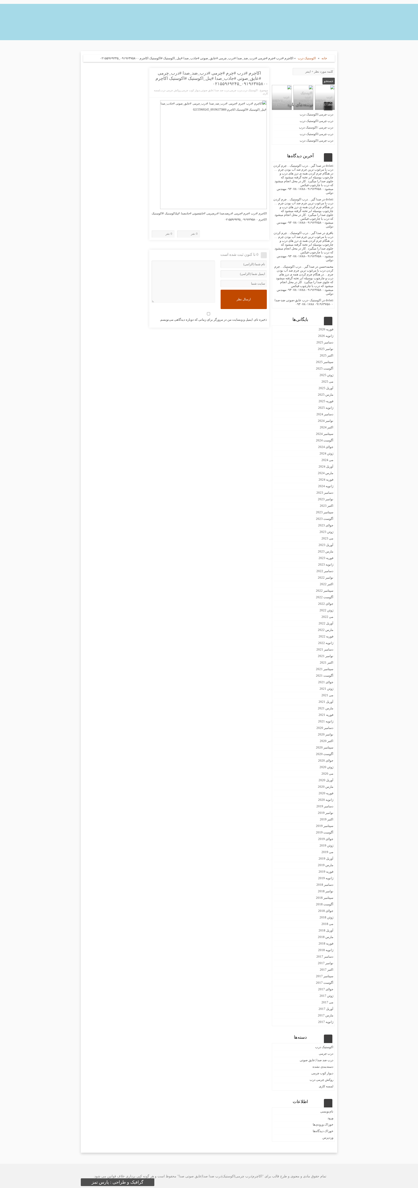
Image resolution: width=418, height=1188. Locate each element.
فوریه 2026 (326, 329)
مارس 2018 (325, 937)
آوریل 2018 (326, 930)
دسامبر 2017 (324, 956)
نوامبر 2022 (325, 577)
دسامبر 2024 (324, 414)
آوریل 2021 (326, 702)
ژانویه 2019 (325, 878)
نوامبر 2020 (325, 734)
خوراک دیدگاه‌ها (323, 1131)
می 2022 (327, 617)
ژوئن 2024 (326, 453)
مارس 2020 (325, 786)
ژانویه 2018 (325, 950)
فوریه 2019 (326, 871)
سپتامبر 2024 (324, 434)
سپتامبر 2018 (324, 898)
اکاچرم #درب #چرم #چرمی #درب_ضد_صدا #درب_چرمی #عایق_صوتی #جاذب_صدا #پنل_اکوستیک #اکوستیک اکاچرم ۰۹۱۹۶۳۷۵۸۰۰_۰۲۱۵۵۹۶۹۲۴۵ (212, 78)
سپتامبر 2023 (324, 512)
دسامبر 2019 (324, 806)
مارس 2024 (325, 473)
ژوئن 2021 (326, 688)
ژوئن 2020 (326, 767)
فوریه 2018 (326, 943)
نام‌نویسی (326, 1111)
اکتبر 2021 (326, 662)
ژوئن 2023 (326, 532)
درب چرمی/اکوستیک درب (316, 114)
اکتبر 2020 (326, 741)
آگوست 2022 (324, 597)
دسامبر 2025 (324, 342)
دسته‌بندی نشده (323, 1066)
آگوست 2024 (324, 440)
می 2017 (327, 1002)
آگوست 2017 (324, 982)
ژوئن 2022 (326, 610)
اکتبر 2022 (326, 584)
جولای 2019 (325, 839)
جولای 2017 (325, 989)
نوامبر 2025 (325, 349)
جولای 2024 (325, 447)
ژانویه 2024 (325, 486)
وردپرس (327, 1137)
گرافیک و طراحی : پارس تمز (117, 1182)
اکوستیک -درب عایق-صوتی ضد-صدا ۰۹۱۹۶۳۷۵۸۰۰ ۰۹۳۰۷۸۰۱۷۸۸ (304, 302)
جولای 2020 (325, 760)
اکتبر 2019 (326, 819)
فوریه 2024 (326, 479)
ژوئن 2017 (326, 996)
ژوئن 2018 (326, 917)
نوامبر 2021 (325, 656)
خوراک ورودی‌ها (323, 1124)
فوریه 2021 (326, 715)
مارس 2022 (325, 630)
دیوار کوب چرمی (190, 90)
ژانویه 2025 (325, 407)
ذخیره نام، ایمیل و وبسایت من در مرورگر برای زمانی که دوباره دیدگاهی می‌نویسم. (213, 319)
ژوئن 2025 (326, 375)
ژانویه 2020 (325, 800)
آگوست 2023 (324, 519)
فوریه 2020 (326, 793)
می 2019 (327, 852)
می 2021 (327, 695)
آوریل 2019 (326, 858)
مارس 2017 (325, 1015)
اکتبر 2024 (326, 427)
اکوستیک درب (307, 58)
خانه (324, 58)
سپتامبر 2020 (324, 747)
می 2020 (327, 773)
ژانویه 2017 (325, 1022)
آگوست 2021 (324, 675)
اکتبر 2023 (326, 505)
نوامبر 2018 (325, 891)
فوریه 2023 (326, 558)
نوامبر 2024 (325, 421)
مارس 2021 (325, 708)
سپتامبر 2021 (324, 669)
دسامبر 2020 (324, 728)
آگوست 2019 (324, 832)
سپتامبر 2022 (324, 590)
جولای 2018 (325, 911)
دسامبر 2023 (324, 492)
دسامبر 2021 (324, 649)
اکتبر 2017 (326, 969)
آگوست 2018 (324, 904)
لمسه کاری (326, 1086)
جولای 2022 (325, 603)
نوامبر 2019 (325, 813)
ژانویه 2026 (325, 336)
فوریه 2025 (326, 401)
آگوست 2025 (324, 368)
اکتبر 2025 (326, 355)
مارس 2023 (325, 551)
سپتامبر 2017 (324, 976)
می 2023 (327, 538)
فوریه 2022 (326, 636)
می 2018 (327, 924)
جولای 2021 (325, 682)
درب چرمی (236, 90)
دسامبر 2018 (324, 884)
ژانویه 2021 (325, 721)
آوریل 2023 (326, 545)
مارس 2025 (325, 394)
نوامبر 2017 (325, 963)
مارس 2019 (325, 865)
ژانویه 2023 (325, 564)
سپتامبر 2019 (324, 826)
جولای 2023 (325, 525)
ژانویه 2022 (325, 643)
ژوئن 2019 (326, 845)
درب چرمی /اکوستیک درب (316, 127)
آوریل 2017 (326, 1009)
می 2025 (327, 381)
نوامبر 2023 (325, 499)
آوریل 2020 (326, 780)
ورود (330, 1118)
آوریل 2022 (326, 623)
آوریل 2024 (326, 466)
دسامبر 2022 (324, 571)
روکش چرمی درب (171, 90)
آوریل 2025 (326, 388)
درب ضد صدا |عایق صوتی (215, 90)
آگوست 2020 (324, 754)
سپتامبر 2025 (324, 362)
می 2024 (327, 460)
